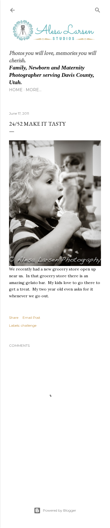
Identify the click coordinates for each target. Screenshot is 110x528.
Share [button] (13, 317)
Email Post (31, 317)
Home (16, 89)
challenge (28, 325)
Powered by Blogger (59, 510)
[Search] (97, 8)
